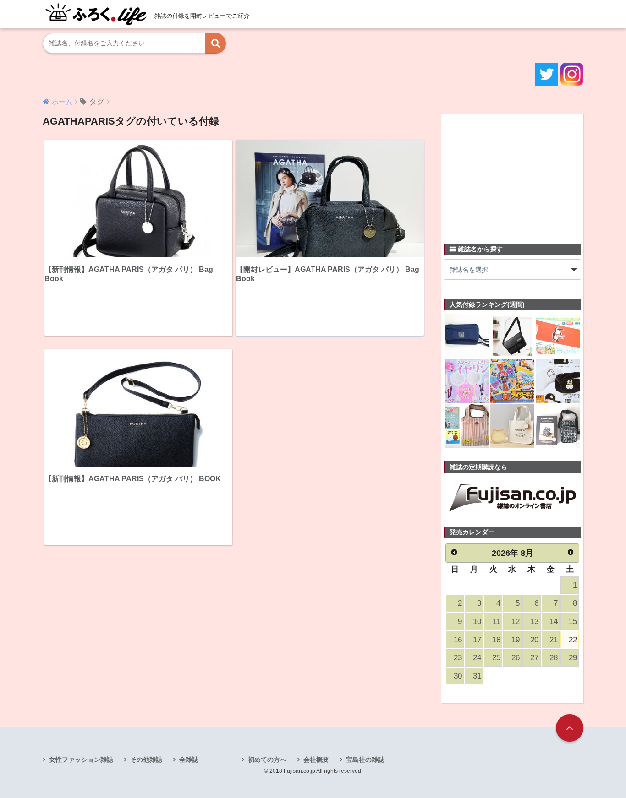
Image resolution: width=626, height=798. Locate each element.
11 (496, 621)
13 (534, 621)
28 (553, 657)
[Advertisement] (512, 173)
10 (477, 621)
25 (496, 657)
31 (477, 676)
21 (553, 639)
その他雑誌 (146, 759)
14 (553, 621)
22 (573, 639)
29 (573, 657)
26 (515, 657)
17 (477, 639)
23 (458, 657)
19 (515, 639)
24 (477, 657)
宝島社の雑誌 (365, 759)
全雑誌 (188, 759)
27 (534, 657)
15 (573, 621)
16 (458, 639)
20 (534, 639)
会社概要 (316, 759)
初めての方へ (267, 759)
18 (496, 639)
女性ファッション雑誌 (81, 759)
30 (458, 676)
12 (515, 621)
